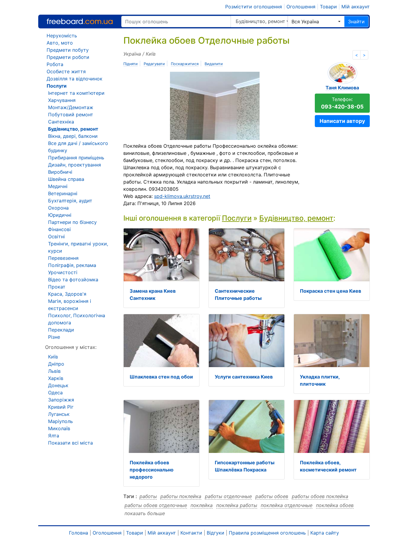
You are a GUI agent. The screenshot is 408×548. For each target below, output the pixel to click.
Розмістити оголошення (253, 7)
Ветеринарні (62, 193)
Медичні (58, 186)
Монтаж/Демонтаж (70, 107)
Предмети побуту (68, 50)
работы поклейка (180, 496)
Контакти (191, 533)
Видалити (214, 64)
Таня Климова (342, 88)
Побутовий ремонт (70, 114)
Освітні (56, 236)
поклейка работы (236, 505)
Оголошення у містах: (70, 347)
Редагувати (154, 64)
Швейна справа (66, 179)
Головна (78, 533)
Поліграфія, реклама (72, 265)
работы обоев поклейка (320, 496)
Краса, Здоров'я (67, 294)
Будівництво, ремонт (260, 21)
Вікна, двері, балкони (73, 136)
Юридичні (59, 215)
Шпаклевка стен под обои (161, 377)
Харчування (62, 100)
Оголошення (300, 7)
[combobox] (316, 21)
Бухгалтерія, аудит (70, 201)
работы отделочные (228, 496)
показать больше (145, 513)
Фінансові (59, 229)
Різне (54, 337)
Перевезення (63, 258)
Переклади (61, 330)
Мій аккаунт (355, 7)
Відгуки (215, 533)
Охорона (58, 208)
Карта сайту (324, 533)
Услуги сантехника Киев (244, 377)
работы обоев (271, 496)
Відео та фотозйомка (73, 280)
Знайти (356, 22)
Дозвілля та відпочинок (74, 79)
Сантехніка (61, 122)
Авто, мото (60, 43)
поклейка (202, 505)
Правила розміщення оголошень (267, 533)
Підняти (130, 64)
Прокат (56, 287)
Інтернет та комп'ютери (76, 93)
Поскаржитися (185, 64)
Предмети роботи (68, 57)
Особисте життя (66, 71)
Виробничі (60, 172)
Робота (55, 64)
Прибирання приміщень (76, 158)
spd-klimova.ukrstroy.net (182, 196)
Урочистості (62, 272)
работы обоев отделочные (156, 505)
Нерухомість (62, 36)
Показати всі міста (70, 443)
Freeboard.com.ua (79, 21)
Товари (328, 7)
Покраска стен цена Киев (330, 291)
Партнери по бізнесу (72, 222)
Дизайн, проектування (74, 165)
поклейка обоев (335, 505)
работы (148, 496)
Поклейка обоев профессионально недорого (152, 470)
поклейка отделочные (286, 505)
